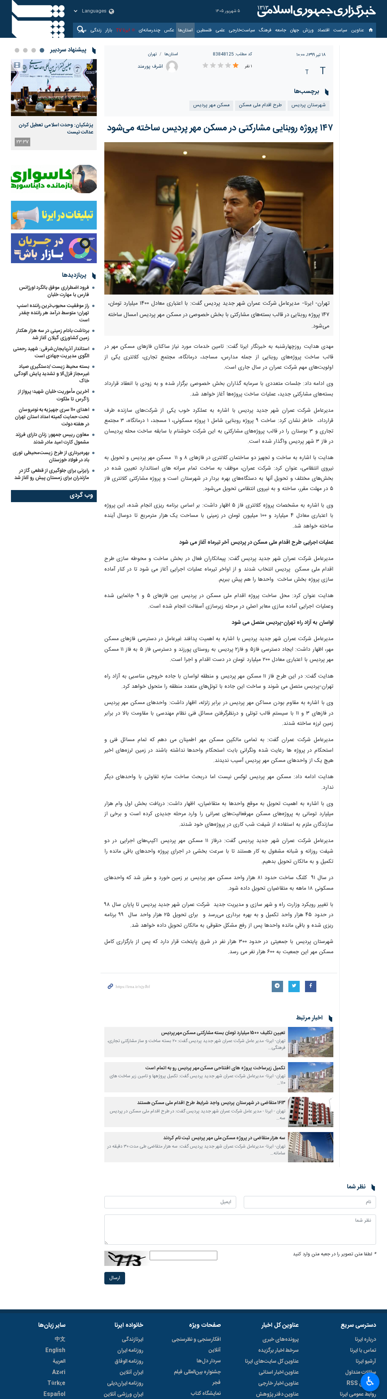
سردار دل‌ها (209, 1361)
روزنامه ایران (130, 1350)
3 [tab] (25, 50)
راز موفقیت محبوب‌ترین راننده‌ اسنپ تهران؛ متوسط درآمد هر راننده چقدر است (53, 313)
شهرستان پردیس (308, 105)
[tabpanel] (54, 104)
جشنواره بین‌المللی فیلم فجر (197, 1377)
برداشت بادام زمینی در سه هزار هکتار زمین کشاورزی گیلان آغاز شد (52, 334)
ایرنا (315, 11)
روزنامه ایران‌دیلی (125, 1383)
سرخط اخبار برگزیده (278, 1350)
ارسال (114, 1278)
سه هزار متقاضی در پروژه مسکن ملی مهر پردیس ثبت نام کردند (224, 1138)
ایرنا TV (123, 30)
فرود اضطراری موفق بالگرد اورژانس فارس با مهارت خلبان (54, 291)
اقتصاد (323, 30)
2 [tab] (33, 50)
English (55, 1350)
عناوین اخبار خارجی (278, 1383)
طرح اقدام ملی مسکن (260, 105)
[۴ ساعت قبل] (54, 87)
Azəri (58, 1372)
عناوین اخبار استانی (279, 1372)
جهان (294, 30)
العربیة (59, 1361)
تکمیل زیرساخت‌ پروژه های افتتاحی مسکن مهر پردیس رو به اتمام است (215, 1068)
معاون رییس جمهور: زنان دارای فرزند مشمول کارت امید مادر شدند (52, 438)
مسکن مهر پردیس (211, 105)
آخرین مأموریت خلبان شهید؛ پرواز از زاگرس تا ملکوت (53, 395)
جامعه (280, 30)
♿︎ (370, 1381)
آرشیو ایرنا (366, 1361)
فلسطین (204, 30)
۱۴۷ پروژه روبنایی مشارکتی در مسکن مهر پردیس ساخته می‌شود (220, 128)
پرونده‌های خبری (280, 1339)
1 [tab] (42, 50)
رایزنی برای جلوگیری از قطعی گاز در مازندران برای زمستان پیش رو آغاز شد (51, 474)
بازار (108, 30)
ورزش (308, 30)
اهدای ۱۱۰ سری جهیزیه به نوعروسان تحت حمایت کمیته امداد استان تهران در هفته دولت (52, 417)
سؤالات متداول (360, 1372)
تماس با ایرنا (363, 1350)
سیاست (340, 30)
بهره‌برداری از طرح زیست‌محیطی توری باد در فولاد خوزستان (50, 456)
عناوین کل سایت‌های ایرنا (272, 1361)
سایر (83, 30)
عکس (169, 30)
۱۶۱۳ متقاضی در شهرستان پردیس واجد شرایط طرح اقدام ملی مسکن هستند (211, 1103)
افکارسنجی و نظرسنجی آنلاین (196, 1345)
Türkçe (56, 1383)
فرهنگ (265, 30)
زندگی (96, 30)
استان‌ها (185, 30)
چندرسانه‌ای (149, 30)
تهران (152, 54)
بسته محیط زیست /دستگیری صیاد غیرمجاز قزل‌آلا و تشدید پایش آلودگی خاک (51, 374)
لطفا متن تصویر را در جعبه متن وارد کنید (334, 1254)
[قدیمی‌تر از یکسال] (310, 1042)
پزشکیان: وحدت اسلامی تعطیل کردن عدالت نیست (56, 128)
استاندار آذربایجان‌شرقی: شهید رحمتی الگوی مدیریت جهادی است (51, 352)
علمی (220, 30)
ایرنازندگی (132, 1339)
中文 (60, 1339)
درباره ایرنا (365, 1339)
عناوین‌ (357, 30)
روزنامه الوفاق (129, 1361)
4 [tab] (17, 50)
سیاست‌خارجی (242, 30)
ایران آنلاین (131, 1372)
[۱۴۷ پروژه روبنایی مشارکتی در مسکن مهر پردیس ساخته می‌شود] (219, 218)
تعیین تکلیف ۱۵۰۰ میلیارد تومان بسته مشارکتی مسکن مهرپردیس (223, 1033)
